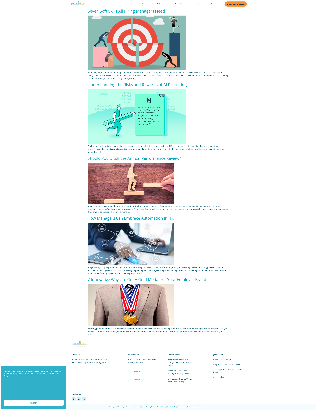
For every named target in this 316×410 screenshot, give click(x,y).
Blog (192, 4)
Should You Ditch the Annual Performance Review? (134, 158)
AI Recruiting (162, 4)
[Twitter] (79, 399)
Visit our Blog (218, 377)
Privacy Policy (150, 407)
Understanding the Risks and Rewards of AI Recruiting (137, 84)
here (104, 362)
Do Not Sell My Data (173, 407)
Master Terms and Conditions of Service (195, 407)
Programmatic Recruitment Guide (226, 364)
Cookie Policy (161, 407)
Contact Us (215, 4)
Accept (33, 403)
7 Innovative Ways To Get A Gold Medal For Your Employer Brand (147, 279)
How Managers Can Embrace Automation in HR (131, 218)
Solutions (146, 4)
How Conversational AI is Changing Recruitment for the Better (180, 362)
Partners (202, 4)
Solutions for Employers (222, 359)
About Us (178, 4)
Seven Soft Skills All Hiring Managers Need (126, 11)
